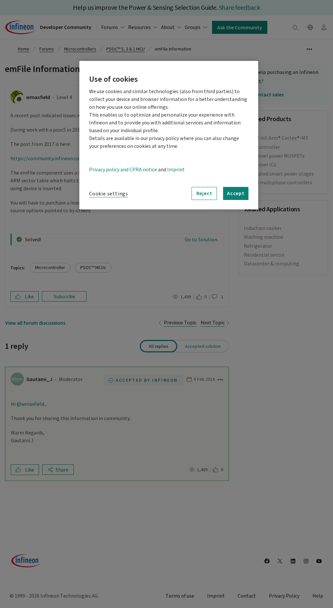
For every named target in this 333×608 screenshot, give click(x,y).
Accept (236, 193)
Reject (204, 193)
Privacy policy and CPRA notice (123, 169)
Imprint (176, 169)
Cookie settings (108, 193)
